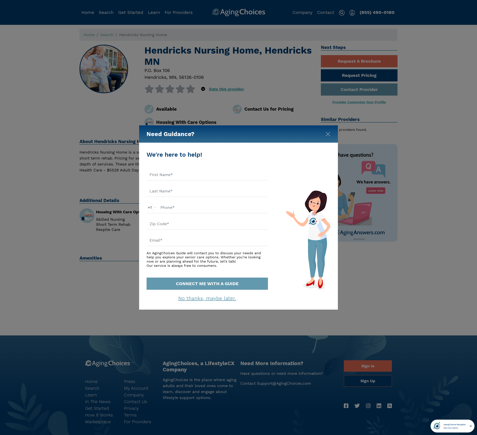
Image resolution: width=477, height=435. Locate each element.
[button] (470, 426)
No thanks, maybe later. (207, 298)
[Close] (327, 133)
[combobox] (148, 207)
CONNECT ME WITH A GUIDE (207, 283)
